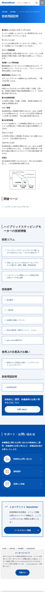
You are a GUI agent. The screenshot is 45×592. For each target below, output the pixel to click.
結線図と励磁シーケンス (16, 320)
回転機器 (21, 548)
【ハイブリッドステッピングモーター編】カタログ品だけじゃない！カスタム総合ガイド (23, 251)
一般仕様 (10, 310)
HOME (4, 548)
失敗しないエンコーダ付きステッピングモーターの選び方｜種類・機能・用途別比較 (23, 264)
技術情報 (12, 548)
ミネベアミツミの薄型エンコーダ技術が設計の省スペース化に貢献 (23, 276)
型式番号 (10, 300)
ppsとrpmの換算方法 (14, 340)
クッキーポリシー (32, 564)
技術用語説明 (11, 387)
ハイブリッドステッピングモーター (17, 207)
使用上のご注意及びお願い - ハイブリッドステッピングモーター (23, 364)
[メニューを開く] (42, 3)
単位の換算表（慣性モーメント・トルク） (22, 330)
